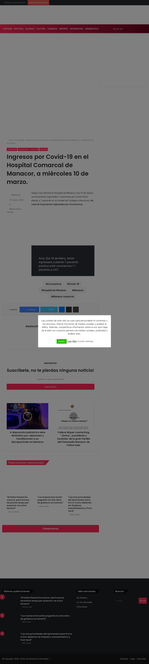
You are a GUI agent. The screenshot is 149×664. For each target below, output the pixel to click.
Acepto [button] (61, 341)
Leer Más (72, 341)
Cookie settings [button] (85, 341)
